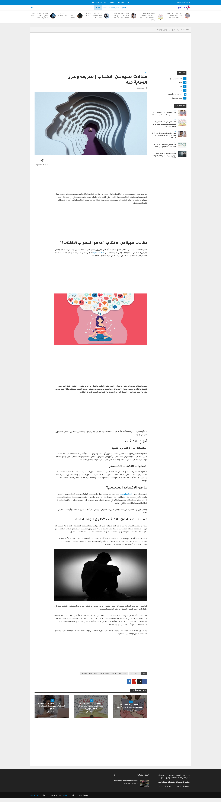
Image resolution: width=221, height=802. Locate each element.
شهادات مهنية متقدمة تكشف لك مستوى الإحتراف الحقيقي (66, 16)
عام (99, 7)
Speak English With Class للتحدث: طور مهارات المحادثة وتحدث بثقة (174, 16)
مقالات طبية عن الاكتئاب (89, 673)
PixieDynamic (35, 795)
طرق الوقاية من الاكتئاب (119, 673)
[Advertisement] (117, 54)
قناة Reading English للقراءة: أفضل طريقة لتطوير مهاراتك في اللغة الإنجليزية (148, 17)
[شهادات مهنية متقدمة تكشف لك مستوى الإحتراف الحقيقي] (80, 16)
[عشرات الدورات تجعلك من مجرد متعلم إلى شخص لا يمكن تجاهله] (106, 16)
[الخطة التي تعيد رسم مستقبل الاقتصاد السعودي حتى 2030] (182, 144)
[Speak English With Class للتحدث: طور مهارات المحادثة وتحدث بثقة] (187, 16)
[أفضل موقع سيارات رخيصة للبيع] (144, 783)
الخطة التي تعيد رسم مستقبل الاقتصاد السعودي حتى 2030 (165, 146)
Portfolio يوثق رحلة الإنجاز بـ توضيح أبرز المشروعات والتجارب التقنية (164, 156)
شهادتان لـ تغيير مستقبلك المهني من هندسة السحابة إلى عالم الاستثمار (39, 16)
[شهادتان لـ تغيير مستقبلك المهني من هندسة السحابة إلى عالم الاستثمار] (53, 16)
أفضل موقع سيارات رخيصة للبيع (126, 780)
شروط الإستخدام (123, 2)
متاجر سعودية (114, 7)
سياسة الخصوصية (110, 2)
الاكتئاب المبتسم (126, 494)
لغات (104, 7)
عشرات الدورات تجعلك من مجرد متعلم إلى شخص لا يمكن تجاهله (93, 16)
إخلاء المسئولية (97, 2)
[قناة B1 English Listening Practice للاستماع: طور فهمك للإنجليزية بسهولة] (133, 16)
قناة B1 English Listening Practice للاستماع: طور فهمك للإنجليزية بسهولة (121, 16)
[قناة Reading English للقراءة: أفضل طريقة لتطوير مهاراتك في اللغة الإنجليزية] (160, 17)
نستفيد (65, 795)
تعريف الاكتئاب (135, 673)
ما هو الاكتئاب (104, 673)
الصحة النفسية (99, 252)
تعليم (124, 7)
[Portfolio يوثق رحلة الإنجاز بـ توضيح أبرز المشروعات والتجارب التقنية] (182, 154)
